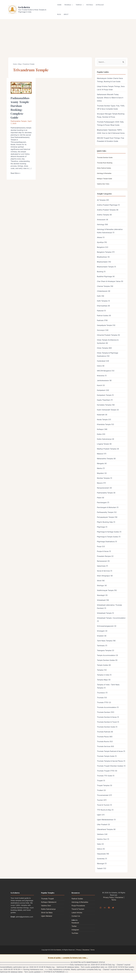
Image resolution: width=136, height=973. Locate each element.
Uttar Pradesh (102, 824)
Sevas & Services (103, 571)
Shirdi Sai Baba (46, 913)
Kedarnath (101, 415)
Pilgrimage (101, 527)
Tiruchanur (101, 693)
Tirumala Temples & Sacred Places (110, 761)
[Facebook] (109, 908)
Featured (100, 311)
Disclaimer (119, 897)
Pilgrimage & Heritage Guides (108, 532)
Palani (99, 498)
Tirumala (67, 5)
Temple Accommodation (106, 655)
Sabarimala (101, 566)
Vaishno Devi (102, 839)
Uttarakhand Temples (105, 829)
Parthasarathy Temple (105, 512)
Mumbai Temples (103, 478)
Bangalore (101, 247)
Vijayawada (101, 854)
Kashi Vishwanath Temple (106, 410)
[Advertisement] (68, 35)
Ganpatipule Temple (104, 325)
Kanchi (99, 385)
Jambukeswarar (103, 380)
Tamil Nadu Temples (104, 641)
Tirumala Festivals (103, 732)
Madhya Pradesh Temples (106, 449)
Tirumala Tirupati (47, 899)
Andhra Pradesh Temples (106, 210)
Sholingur (100, 585)
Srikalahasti (101, 600)
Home (59, 5)
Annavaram (101, 220)
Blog (59, 14)
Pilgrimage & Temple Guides (107, 537)
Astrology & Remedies (104, 173)
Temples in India (103, 675)
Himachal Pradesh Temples (107, 335)
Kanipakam (101, 390)
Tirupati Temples (103, 785)
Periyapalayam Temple (105, 517)
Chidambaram (102, 291)
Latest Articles (77, 913)
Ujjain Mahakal (46, 916)
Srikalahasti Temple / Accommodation (111, 618)
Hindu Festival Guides (104, 168)
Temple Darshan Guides (106, 660)
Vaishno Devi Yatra (103, 184)
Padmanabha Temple (18, 121)
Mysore (100, 483)
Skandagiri (101, 595)
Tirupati (100, 781)
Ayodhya (100, 242)
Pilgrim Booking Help (105, 522)
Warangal (100, 864)
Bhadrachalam (102, 262)
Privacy (78, 950)
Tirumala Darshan (103, 712)
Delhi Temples (102, 301)
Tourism (100, 800)
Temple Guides (102, 665)
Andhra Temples (103, 215)
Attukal (99, 237)
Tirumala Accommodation (106, 707)
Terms (113, 900)
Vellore (99, 849)
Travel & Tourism (103, 805)
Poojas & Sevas (103, 551)
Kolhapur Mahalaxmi (48, 902)
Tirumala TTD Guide (104, 776)
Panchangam (102, 502)
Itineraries (100, 376)
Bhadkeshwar (102, 257)
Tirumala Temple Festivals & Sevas (110, 751)
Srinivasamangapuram (105, 626)
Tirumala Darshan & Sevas (107, 717)
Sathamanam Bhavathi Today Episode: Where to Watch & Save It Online (110, 97)
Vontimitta (100, 859)
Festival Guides (102, 315)
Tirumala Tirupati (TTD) (105, 771)
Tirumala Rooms (103, 741)
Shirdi (99, 581)
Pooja (99, 546)
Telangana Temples (104, 650)
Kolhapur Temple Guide (104, 178)
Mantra (99, 468)
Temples (79, 5)
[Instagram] (100, 908)
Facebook (75, 923)
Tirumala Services (103, 746)
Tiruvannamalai (102, 795)
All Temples (101, 200)
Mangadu (100, 463)
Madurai (100, 454)
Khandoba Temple (104, 424)
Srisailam (100, 636)
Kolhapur (100, 429)
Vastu (99, 844)
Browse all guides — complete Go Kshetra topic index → (68, 958)
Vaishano (100, 834)
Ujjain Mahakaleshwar (105, 820)
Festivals (89, 5)
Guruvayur (101, 330)
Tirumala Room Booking (104, 163)
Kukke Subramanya (104, 439)
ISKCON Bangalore (104, 371)
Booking (100, 272)
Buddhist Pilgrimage (104, 276)
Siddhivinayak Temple (105, 590)
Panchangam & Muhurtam (106, 507)
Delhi (99, 296)
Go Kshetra (24, 7)
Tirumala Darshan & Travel (107, 722)
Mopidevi (100, 473)
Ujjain (99, 815)
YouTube (75, 933)
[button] (72, 5)
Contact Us (76, 916)
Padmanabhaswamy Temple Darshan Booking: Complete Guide (20, 108)
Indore (99, 366)
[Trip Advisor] (105, 908)
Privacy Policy (108, 897)
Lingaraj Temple (103, 444)
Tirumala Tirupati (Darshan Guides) (110, 766)
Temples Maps (102, 680)
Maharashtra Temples (105, 459)
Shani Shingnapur (103, 576)
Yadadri (100, 868)
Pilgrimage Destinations (106, 542)
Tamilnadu (101, 646)
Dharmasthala (102, 306)
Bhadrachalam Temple (105, 267)
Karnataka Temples (104, 405)
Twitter (74, 926)
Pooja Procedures (78, 906)
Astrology (100, 5)
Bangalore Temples (104, 252)
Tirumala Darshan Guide (105, 157)
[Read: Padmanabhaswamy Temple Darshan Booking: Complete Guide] (21, 88)
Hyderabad (101, 361)
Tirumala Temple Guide (105, 756)
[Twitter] (113, 908)
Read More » (15, 173)
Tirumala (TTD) (102, 702)
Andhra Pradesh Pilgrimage (107, 205)
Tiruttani (100, 790)
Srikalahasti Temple (104, 613)
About (66, 14)
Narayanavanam (103, 488)
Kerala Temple (102, 420)
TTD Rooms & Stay (104, 810)
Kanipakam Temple (104, 395)
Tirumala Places (103, 737)
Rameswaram (102, 561)
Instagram (75, 930)
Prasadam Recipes (104, 556)
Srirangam (101, 631)
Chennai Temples (103, 286)
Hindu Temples (102, 348)
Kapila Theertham (103, 400)
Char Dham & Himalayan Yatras (108, 281)
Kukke (99, 434)
